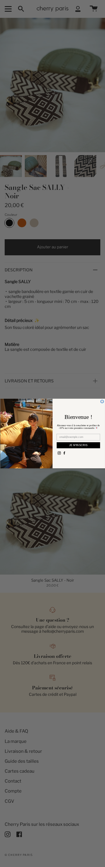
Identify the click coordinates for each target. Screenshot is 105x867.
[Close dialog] (102, 401)
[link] (59, 453)
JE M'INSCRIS (78, 445)
